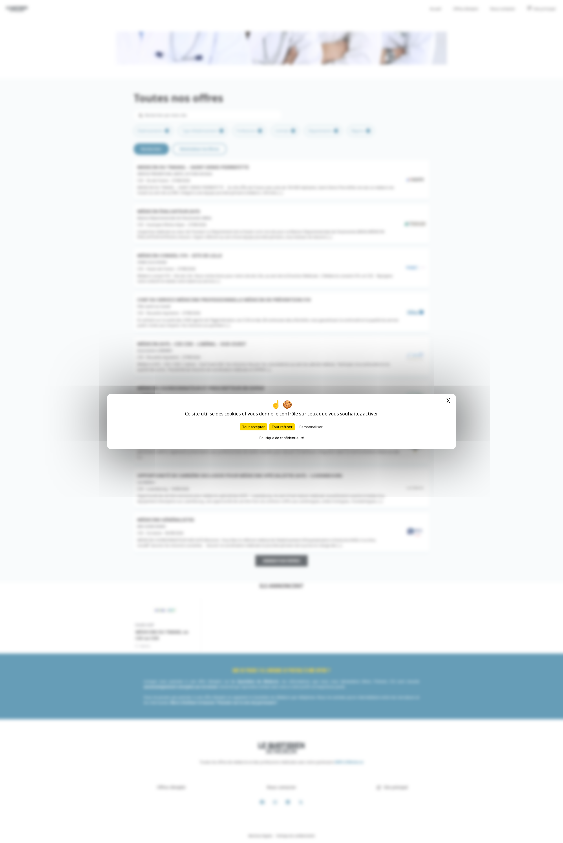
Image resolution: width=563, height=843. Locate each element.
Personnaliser (311, 426)
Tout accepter (253, 426)
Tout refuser (282, 426)
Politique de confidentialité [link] (281, 437)
